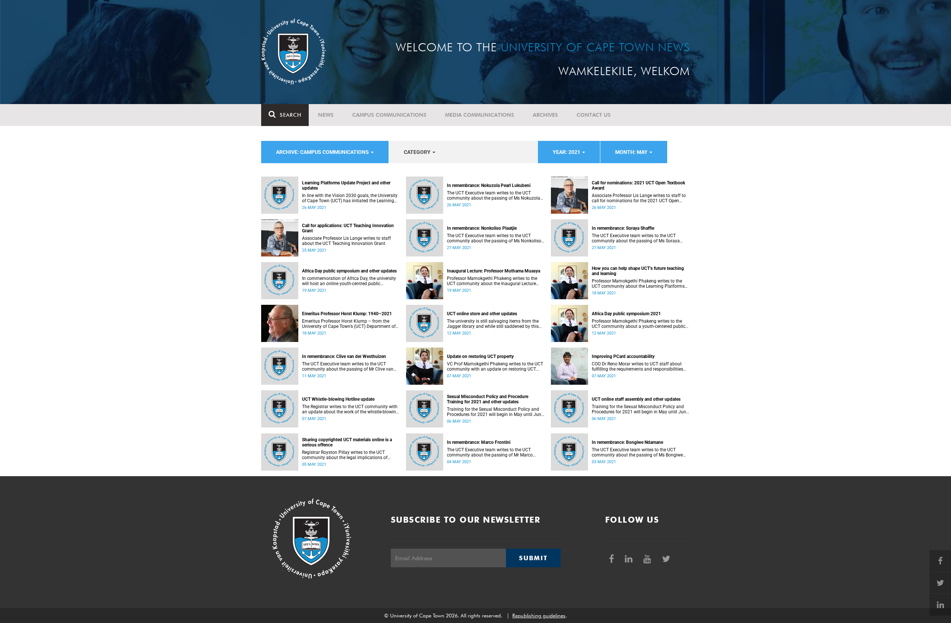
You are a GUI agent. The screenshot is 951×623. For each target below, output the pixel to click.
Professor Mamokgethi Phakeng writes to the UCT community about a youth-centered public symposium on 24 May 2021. (638, 324)
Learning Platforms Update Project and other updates (346, 185)
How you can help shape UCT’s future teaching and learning (638, 271)
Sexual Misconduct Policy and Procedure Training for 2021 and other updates (487, 399)
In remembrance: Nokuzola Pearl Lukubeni (488, 185)
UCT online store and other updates (482, 313)
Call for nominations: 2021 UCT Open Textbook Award (638, 185)
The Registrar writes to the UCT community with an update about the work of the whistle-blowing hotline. (350, 409)
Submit (533, 558)
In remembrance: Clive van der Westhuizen (344, 356)
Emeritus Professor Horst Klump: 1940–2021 (347, 313)
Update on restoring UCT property (480, 356)
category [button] (418, 152)
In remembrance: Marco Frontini (478, 442)
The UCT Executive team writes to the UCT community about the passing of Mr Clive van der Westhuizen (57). (347, 366)
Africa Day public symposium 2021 (626, 313)
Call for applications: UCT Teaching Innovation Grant (348, 228)
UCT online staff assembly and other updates (636, 399)
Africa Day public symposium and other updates (349, 271)
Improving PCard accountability (623, 356)
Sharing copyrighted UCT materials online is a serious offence (347, 442)
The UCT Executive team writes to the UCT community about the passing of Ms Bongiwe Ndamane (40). (637, 452)
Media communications (479, 115)
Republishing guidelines (538, 616)
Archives (545, 115)
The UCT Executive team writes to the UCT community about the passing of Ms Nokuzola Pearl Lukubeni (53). (493, 195)
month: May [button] (632, 152)
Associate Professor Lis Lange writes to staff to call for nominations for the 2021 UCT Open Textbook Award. (639, 198)
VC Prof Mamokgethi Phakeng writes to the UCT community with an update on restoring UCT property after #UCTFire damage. (495, 366)
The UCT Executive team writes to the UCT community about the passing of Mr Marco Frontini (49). (490, 452)
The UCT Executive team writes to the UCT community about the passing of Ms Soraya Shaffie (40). (636, 238)
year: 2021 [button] (567, 152)
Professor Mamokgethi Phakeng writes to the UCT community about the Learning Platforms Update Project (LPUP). (638, 283)
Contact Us (594, 115)
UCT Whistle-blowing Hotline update (338, 399)
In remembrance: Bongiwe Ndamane (627, 442)
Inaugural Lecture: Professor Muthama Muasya (493, 271)
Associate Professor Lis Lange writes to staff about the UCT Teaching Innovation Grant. (346, 241)
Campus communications (389, 115)
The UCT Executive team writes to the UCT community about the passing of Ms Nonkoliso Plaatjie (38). (494, 238)
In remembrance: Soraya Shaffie (623, 228)
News (326, 115)
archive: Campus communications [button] (323, 152)
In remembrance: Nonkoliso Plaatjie (482, 228)
